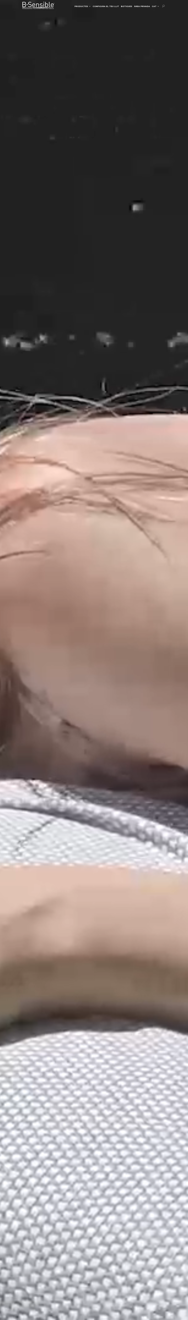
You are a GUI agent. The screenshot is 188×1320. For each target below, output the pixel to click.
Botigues (126, 6)
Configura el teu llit (106, 6)
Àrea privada (142, 6)
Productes (81, 6)
